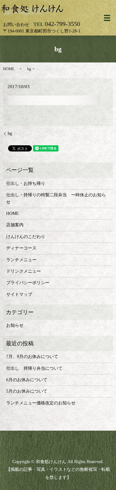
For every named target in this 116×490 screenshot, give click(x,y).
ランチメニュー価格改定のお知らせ (40, 403)
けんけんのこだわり (25, 236)
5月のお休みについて (26, 391)
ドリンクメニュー (23, 271)
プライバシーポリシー (27, 282)
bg (10, 133)
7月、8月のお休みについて (32, 356)
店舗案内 (15, 225)
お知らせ (15, 325)
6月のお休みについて (26, 379)
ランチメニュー (21, 260)
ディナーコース (21, 248)
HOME (8, 69)
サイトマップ (19, 294)
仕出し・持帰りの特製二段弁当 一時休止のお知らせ (56, 198)
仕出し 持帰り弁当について (34, 368)
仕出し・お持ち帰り (25, 183)
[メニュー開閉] (107, 18)
